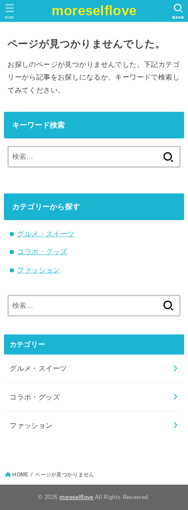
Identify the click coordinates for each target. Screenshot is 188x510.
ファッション (38, 270)
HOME (20, 474)
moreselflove (94, 10)
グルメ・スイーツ (45, 234)
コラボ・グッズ (42, 251)
